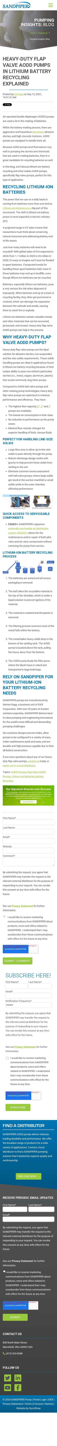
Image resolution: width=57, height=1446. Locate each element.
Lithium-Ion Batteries (23, 776)
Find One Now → (28, 1176)
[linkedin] (18, 1379)
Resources (42, 33)
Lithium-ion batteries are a (17, 208)
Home (32, 33)
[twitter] (8, 1379)
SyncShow (35, 1408)
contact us (33, 761)
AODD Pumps (18, 772)
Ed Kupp (18, 94)
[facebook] (18, 1388)
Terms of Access (34, 1403)
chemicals (37, 131)
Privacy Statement (13, 1403)
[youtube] (8, 1388)
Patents (49, 1403)
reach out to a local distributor (19, 765)
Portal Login (39, 1399)
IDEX (50, 1399)
